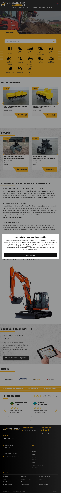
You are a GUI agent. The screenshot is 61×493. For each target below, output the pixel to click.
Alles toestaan (30, 255)
